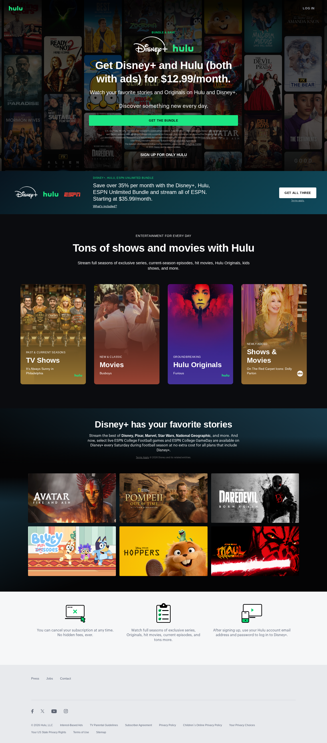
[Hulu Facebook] (36, 711)
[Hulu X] (46, 711)
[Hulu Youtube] (57, 711)
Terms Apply (142, 457)
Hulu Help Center (209, 138)
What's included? (105, 206)
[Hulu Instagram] (66, 711)
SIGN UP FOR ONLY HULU (163, 155)
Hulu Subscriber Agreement (183, 141)
